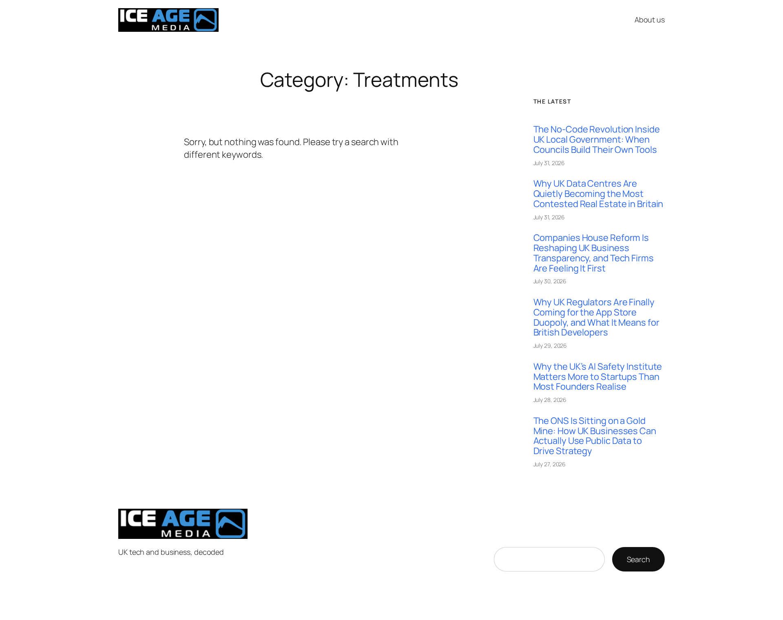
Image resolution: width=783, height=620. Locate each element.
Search (638, 559)
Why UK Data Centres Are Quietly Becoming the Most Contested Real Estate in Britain (598, 194)
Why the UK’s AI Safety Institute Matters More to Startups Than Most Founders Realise (597, 377)
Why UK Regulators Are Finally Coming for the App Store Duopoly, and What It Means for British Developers (596, 317)
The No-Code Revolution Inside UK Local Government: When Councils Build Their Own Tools (596, 139)
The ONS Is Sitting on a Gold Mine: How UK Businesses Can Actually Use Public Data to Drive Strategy (594, 436)
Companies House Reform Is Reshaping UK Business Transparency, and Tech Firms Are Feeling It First (593, 253)
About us (650, 19)
